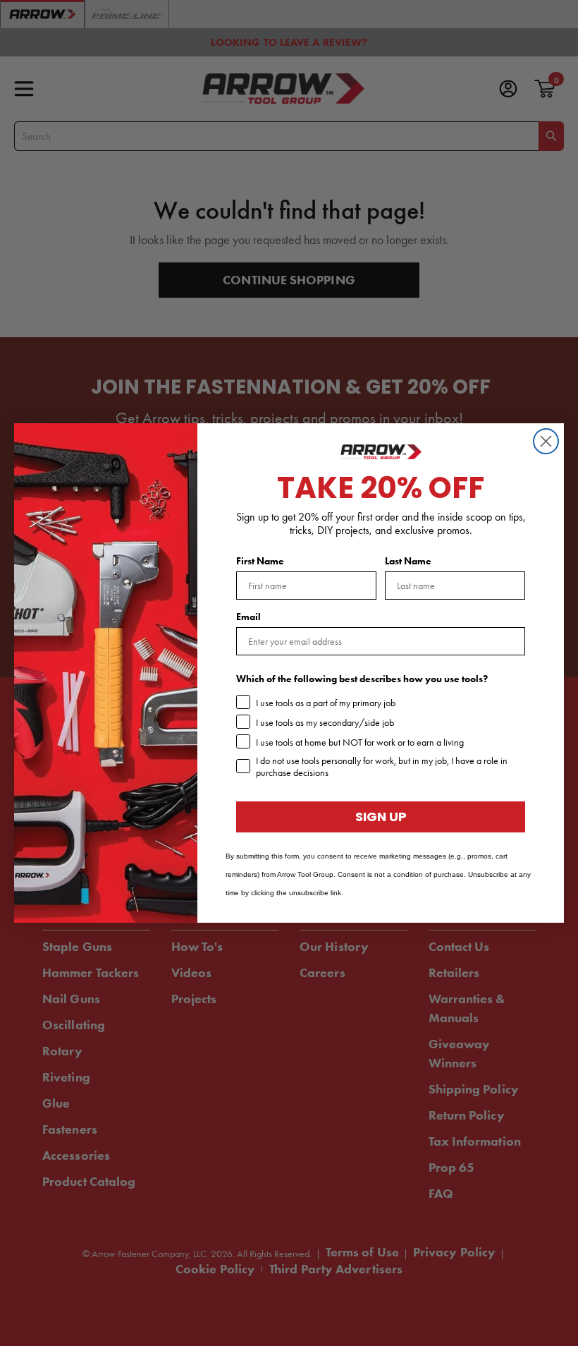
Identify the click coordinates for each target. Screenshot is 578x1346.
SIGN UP (381, 816)
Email (248, 617)
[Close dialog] (546, 441)
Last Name (408, 561)
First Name (260, 561)
